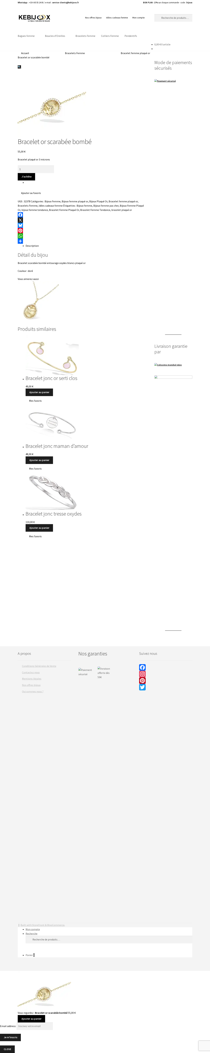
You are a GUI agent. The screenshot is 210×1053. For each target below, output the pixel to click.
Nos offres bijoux (93, 17)
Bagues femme (26, 35)
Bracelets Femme (85, 35)
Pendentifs (131, 35)
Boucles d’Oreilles (55, 35)
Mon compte (138, 17)
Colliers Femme (110, 35)
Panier (30, 955)
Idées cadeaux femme (117, 17)
